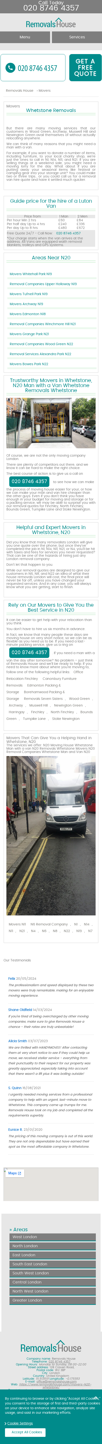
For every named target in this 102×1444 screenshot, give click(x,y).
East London (24, 1255)
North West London (30, 1291)
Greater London (27, 1300)
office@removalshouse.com (57, 1381)
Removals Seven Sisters (43, 699)
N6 (44, 931)
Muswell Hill (38, 705)
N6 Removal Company (49, 924)
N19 (79, 931)
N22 (67, 931)
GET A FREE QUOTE (85, 67)
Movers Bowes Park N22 (29, 364)
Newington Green (68, 705)
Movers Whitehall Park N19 (31, 274)
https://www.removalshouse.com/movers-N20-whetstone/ (55, 1386)
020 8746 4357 (68, 233)
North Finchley (62, 712)
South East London (30, 1264)
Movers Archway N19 (26, 304)
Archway (16, 705)
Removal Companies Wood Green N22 (41, 344)
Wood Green (79, 699)
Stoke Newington (66, 719)
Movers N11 (17, 924)
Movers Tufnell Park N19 (29, 294)
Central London (27, 1282)
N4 (33, 931)
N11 (11, 931)
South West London (31, 1273)
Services (77, 37)
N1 (76, 924)
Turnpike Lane (34, 719)
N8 (55, 931)
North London (25, 1246)
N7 (90, 931)
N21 (22, 931)
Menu (25, 37)
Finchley (37, 712)
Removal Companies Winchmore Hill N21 (43, 324)
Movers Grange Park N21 (29, 334)
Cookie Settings (20, 1423)
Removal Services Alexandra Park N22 (40, 354)
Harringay (17, 712)
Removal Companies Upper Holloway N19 (43, 284)
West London (25, 1237)
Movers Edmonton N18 (28, 314)
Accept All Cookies (27, 1432)
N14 (86, 924)
